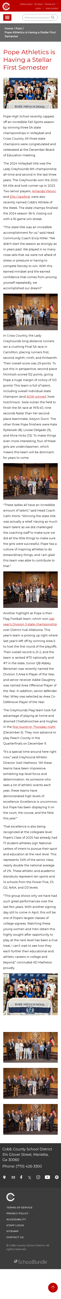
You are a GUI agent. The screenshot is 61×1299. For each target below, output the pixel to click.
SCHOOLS (38, 4)
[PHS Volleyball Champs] (30, 1047)
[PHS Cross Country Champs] (30, 1119)
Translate (49, 4)
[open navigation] (7, 17)
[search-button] (53, 17)
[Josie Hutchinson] (30, 1083)
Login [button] (38, 8)
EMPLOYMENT (52, 8)
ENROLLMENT (26, 4)
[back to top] (53, 1287)
